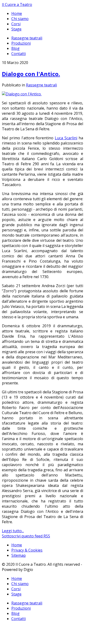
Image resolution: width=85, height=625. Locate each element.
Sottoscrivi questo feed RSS (26, 536)
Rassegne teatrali (26, 38)
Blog (15, 48)
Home (16, 13)
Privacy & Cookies (26, 550)
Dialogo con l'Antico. (31, 74)
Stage (16, 29)
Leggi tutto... (13, 530)
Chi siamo (20, 18)
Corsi (16, 23)
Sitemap (18, 555)
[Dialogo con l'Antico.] (22, 94)
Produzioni (21, 43)
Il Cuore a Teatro (17, 4)
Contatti (18, 53)
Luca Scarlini (66, 137)
